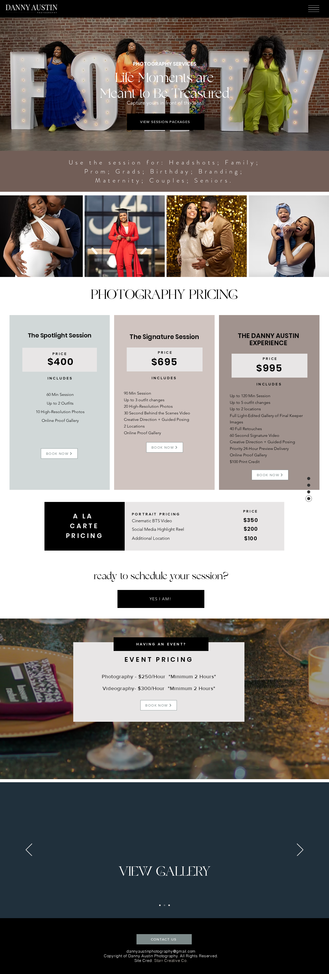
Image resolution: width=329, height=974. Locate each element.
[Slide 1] (169, 905)
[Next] (300, 850)
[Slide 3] (164, 905)
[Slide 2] (160, 905)
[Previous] (29, 850)
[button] (313, 8)
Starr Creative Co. (171, 960)
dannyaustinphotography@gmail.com (161, 951)
